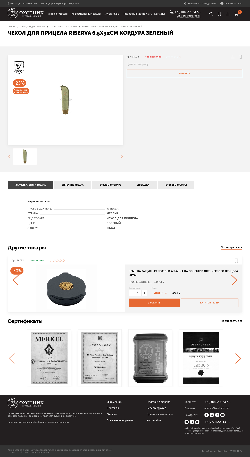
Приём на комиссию (160, 414)
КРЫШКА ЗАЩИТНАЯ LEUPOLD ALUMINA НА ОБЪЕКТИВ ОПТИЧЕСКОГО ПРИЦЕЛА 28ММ (183, 273)
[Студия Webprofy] (236, 451)
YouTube (222, 415)
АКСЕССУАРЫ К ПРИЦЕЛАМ (63, 26)
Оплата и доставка (158, 401)
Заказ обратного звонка (188, 15)
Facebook (206, 415)
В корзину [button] (154, 302)
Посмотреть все (231, 247)
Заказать (184, 73)
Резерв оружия (156, 408)
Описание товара (73, 185)
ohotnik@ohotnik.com (216, 408)
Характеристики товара (30, 185)
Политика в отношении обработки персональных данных (38, 422)
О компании (114, 401)
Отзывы (112, 414)
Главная (11, 26)
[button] (233, 57)
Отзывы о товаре (110, 185)
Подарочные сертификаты (137, 13)
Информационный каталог (86, 13)
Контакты (159, 13)
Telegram (192, 422)
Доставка (143, 185)
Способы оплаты (176, 185)
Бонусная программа (120, 420)
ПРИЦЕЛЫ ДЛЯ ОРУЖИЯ (33, 26)
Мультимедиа (111, 13)
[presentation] (9, 156)
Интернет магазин (58, 13)
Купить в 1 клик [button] (209, 302)
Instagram (217, 415)
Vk (212, 415)
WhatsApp (187, 422)
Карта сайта (154, 420)
